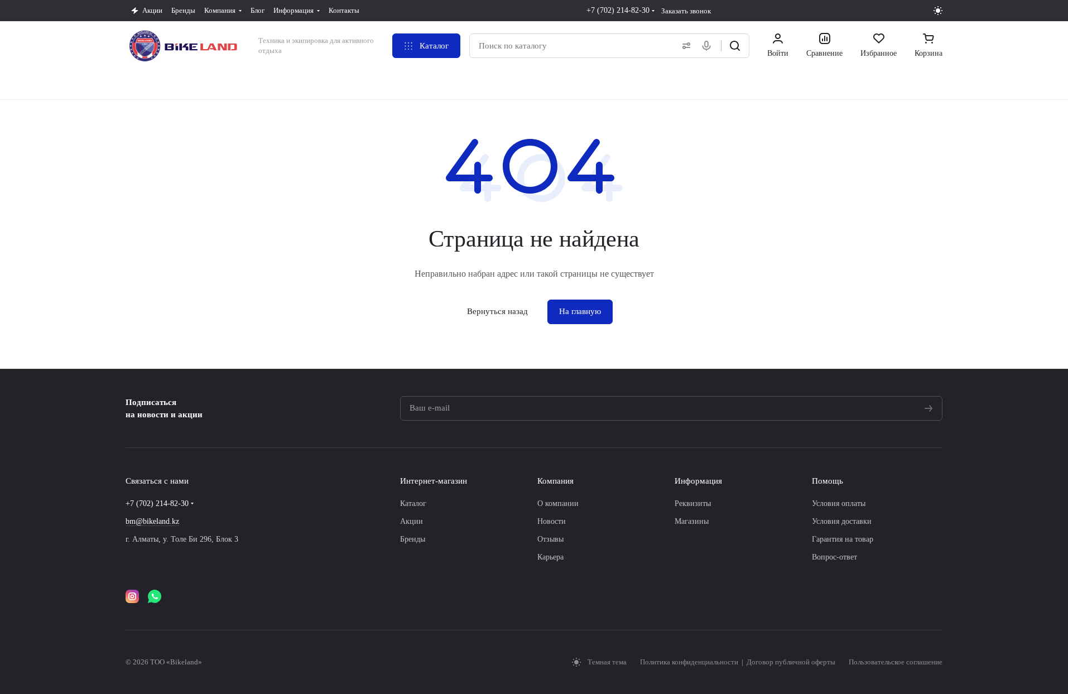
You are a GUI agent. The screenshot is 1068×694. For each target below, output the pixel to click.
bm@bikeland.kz (152, 521)
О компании (558, 503)
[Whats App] (154, 596)
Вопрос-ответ (834, 557)
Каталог (413, 503)
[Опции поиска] (684, 45)
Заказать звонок (686, 11)
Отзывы (550, 539)
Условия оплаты (838, 503)
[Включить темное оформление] (938, 10)
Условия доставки (842, 521)
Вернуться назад (497, 311)
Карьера (550, 557)
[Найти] (735, 45)
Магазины (692, 521)
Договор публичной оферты (791, 662)
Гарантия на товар (842, 539)
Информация (698, 480)
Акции (411, 521)
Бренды (412, 539)
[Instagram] (132, 596)
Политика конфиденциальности (690, 662)
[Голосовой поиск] (708, 45)
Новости (551, 521)
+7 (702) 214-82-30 (618, 10)
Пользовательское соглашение (895, 662)
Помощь (827, 480)
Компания (555, 480)
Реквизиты (693, 503)
